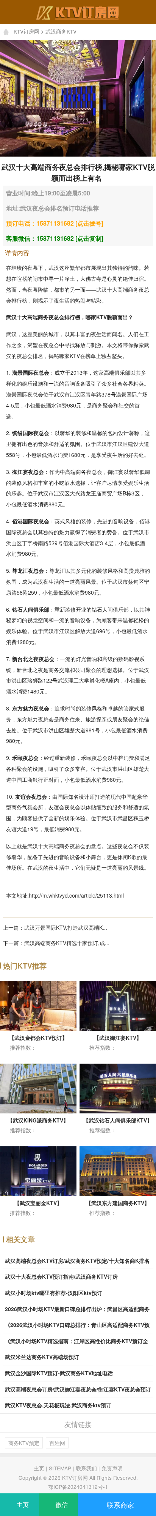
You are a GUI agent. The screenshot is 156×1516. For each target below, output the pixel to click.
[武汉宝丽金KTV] (38, 1170)
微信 (61, 1504)
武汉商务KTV (60, 31)
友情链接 (78, 1424)
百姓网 (57, 1443)
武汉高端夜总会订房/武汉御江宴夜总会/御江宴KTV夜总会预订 (78, 1389)
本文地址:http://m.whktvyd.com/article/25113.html (65, 895)
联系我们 (86, 1468)
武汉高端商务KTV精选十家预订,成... (66, 943)
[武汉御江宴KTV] (118, 1005)
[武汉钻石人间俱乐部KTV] (118, 1087)
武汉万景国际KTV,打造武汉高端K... (65, 927)
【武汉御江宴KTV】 (118, 1037)
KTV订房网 (26, 31)
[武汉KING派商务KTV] (38, 1087)
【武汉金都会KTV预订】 (38, 1037)
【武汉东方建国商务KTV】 (118, 1203)
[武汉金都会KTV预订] (38, 1005)
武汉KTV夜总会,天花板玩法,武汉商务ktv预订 (58, 1405)
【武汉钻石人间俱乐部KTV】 (117, 1120)
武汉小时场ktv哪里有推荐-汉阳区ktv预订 (53, 1292)
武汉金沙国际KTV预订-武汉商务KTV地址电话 (59, 1373)
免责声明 (112, 1468)
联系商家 (119, 1505)
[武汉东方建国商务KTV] (118, 1170)
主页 (39, 1468)
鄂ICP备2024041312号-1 (78, 1486)
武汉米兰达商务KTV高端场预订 (42, 1357)
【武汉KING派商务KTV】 (38, 1120)
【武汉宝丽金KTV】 (38, 1203)
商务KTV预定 (23, 1443)
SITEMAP (60, 1468)
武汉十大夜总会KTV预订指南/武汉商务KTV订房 (61, 1276)
